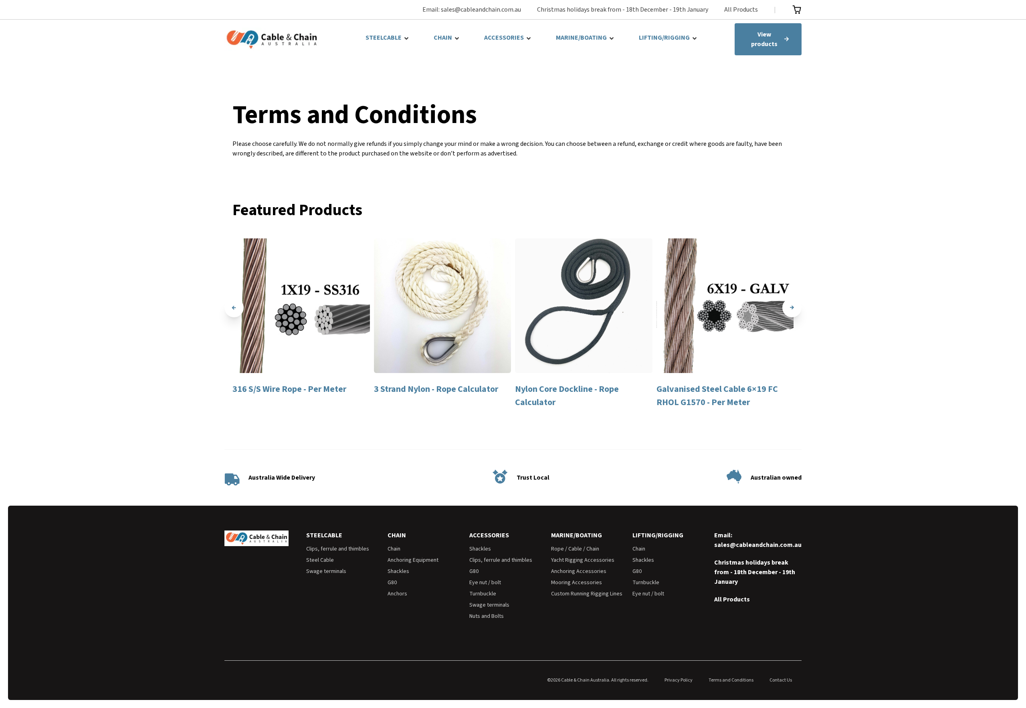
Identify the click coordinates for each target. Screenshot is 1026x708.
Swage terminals (326, 571)
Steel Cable (320, 560)
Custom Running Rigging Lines (586, 594)
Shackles (398, 571)
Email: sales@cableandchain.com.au (471, 9)
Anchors (397, 594)
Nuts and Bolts (486, 616)
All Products (741, 9)
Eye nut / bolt (485, 583)
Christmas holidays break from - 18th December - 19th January (622, 9)
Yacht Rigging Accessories (582, 560)
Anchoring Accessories (578, 571)
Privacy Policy (678, 680)
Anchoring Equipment (413, 560)
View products (764, 39)
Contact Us (781, 680)
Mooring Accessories (576, 583)
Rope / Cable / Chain (575, 549)
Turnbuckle (482, 594)
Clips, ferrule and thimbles (337, 549)
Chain (394, 549)
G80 (392, 583)
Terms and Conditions (731, 680)
